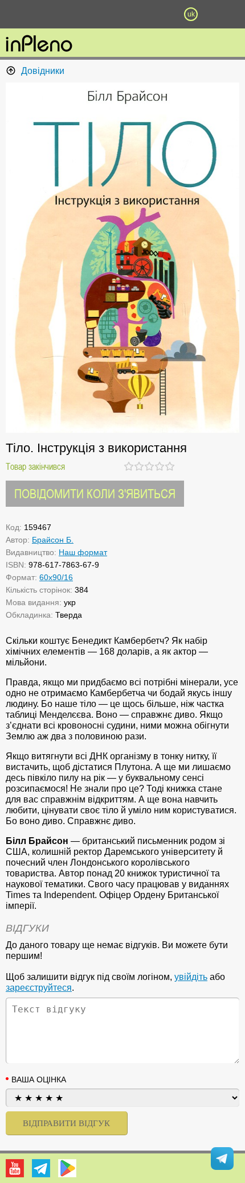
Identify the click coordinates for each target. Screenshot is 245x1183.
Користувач (122, 14)
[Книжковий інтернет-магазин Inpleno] (39, 44)
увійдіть (190, 977)
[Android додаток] (67, 1168)
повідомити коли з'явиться (94, 493)
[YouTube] (15, 1168)
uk (191, 14)
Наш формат (83, 552)
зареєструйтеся (39, 987)
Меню (54, 14)
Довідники (42, 71)
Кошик (157, 14)
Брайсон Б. (53, 539)
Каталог (18, 14)
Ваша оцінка (38, 1079)
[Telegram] (41, 1168)
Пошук (88, 14)
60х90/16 (56, 577)
